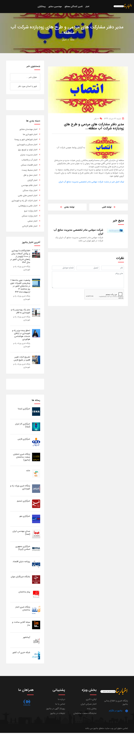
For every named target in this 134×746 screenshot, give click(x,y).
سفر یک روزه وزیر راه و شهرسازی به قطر (20, 311)
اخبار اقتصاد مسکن (29, 165)
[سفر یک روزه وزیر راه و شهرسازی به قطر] (36, 312)
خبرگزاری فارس (24, 439)
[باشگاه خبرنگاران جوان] (36, 579)
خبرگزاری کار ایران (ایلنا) (22, 425)
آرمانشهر (26, 637)
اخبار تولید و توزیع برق (27, 149)
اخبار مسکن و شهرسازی (27, 144)
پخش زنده (91, 708)
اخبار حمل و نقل (30, 175)
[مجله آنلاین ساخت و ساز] (36, 624)
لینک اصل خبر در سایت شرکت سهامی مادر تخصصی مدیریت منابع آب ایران (91, 181)
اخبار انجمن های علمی (27, 195)
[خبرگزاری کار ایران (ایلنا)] (36, 426)
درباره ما (61, 699)
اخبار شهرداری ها (30, 134)
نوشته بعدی (69, 207)
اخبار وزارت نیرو (30, 210)
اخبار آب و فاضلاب (29, 159)
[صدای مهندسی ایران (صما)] (36, 534)
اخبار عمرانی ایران (88, 704)
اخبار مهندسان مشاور (28, 129)
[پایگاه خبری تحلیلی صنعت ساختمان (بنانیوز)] (36, 456)
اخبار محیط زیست (29, 170)
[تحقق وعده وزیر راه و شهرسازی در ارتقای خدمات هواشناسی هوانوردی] (36, 333)
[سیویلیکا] (27, 702)
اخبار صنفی (32, 221)
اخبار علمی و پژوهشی (27, 205)
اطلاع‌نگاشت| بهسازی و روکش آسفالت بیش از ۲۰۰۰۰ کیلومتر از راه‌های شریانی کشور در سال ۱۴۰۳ (20, 256)
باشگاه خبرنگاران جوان (20, 576)
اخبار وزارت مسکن (29, 215)
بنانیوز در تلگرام (115, 710)
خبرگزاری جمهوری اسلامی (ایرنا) (22, 548)
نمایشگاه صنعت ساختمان (84, 713)
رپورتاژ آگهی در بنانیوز (55, 708)
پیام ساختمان (24, 591)
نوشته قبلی (106, 207)
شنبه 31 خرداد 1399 (112, 118)
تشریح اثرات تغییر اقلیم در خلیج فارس (22, 358)
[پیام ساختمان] (36, 594)
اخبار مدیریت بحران (28, 154)
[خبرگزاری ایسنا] (36, 411)
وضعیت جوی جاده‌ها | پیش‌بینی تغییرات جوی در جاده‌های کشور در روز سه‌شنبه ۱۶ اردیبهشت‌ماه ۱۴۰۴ (20, 286)
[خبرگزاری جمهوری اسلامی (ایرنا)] (36, 549)
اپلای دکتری (91, 699)
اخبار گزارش (32, 180)
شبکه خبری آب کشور (21, 652)
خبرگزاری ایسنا (24, 408)
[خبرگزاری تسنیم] (36, 503)
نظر (96, 118)
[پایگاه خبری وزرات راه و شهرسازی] (36, 488)
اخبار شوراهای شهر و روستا (25, 139)
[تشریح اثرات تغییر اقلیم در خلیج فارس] (36, 359)
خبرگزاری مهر (24, 516)
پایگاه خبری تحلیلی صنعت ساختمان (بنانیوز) (21, 457)
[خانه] (36, 473)
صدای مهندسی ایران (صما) (21, 533)
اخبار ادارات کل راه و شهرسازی (24, 200)
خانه (72, 40)
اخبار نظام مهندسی (29, 185)
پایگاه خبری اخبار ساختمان (22, 608)
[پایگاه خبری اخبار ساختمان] (36, 609)
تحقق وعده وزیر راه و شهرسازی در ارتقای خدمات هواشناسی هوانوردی (21, 335)
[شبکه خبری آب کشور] (36, 655)
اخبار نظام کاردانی (29, 226)
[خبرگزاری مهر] (36, 518)
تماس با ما (60, 704)
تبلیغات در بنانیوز (57, 713)
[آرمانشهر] (36, 640)
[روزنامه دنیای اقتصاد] (36, 564)
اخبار (64, 40)
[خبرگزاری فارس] (36, 441)
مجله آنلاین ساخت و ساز (21, 623)
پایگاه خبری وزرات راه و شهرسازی (20, 487)
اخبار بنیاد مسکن (30, 190)
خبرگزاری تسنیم (23, 501)
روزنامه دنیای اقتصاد (21, 561)
